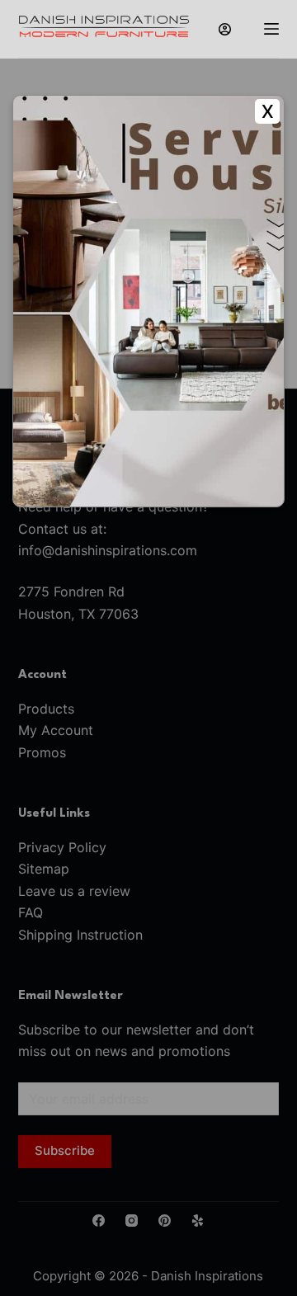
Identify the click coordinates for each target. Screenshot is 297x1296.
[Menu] (271, 28)
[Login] (225, 29)
